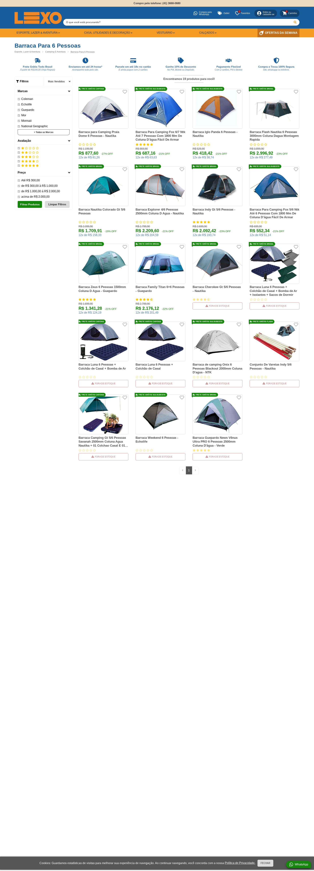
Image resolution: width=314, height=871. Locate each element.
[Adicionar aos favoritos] (125, 92)
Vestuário (164, 32)
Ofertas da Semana (281, 32)
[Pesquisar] (295, 22)
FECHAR (265, 863)
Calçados (206, 32)
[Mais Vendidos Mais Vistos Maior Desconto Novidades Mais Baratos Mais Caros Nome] (58, 81)
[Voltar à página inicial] (38, 18)
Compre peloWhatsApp (205, 13)
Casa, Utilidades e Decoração (107, 32)
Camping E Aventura (55, 52)
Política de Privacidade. (240, 862)
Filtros (24, 81)
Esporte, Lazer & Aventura (37, 32)
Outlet (226, 13)
